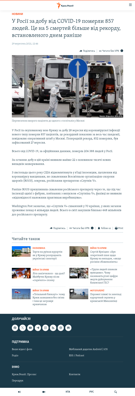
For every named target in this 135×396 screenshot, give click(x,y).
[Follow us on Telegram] (38, 328)
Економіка (39, 248)
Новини (17, 14)
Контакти (74, 374)
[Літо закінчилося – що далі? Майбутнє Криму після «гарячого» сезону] (21, 273)
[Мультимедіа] (44, 392)
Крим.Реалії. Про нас (24, 374)
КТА (68, 392)
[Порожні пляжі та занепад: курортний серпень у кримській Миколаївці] (78, 294)
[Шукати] (116, 392)
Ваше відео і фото (22, 349)
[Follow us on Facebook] (15, 328)
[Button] (87, 51)
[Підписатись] (68, 328)
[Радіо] (19, 392)
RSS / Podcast (76, 355)
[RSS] (53, 328)
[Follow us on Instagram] (45, 328)
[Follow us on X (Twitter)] (22, 328)
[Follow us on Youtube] (30, 328)
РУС (91, 392)
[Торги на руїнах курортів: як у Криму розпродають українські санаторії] (21, 251)
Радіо (15, 355)
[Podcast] (61, 328)
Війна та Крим (98, 248)
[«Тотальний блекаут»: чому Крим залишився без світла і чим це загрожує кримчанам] (21, 294)
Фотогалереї (97, 291)
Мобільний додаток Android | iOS (88, 349)
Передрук (17, 380)
